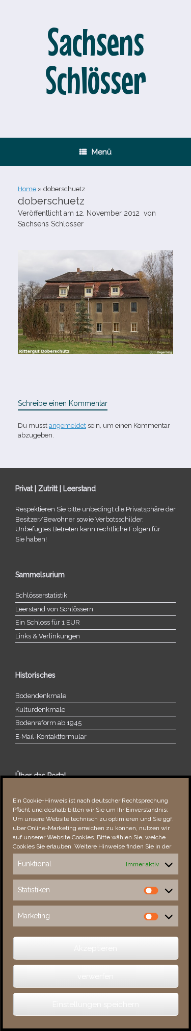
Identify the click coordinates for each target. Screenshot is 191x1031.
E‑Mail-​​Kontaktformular (51, 736)
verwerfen (95, 976)
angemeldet (67, 425)
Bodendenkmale (40, 696)
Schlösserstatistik (41, 595)
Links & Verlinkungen (47, 636)
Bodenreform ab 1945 (48, 723)
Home (27, 189)
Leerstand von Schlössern (54, 609)
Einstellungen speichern (95, 1004)
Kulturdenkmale (40, 709)
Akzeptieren (95, 948)
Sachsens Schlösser (51, 224)
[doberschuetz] (95, 351)
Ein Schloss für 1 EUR (47, 622)
